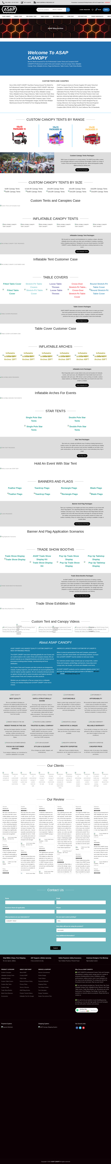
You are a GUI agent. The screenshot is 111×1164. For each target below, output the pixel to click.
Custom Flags (5, 987)
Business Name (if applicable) (15, 907)
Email (58, 898)
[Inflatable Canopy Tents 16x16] (46, 225)
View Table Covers (82, 321)
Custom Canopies (6, 972)
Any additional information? (65, 935)
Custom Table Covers (7, 981)
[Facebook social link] (77, 1027)
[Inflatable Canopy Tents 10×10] (10, 225)
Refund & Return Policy (26, 981)
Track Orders (42, 978)
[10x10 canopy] (19, 135)
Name (7, 898)
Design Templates (43, 993)
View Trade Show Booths (82, 596)
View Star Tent (82, 455)
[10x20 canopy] (91, 135)
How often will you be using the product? (69, 926)
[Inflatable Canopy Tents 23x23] (82, 225)
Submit (55, 948)
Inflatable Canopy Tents (7, 975)
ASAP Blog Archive (25, 990)
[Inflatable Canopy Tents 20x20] (64, 225)
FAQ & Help (23, 978)
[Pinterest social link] (83, 1027)
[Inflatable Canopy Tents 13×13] (28, 225)
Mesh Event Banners (7, 993)
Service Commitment (44, 972)
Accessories (4, 996)
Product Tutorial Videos (26, 993)
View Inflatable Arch (82, 385)
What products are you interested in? (17, 917)
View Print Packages (82, 170)
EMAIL (106, 9)
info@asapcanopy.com (72, 673)
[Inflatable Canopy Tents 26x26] (100, 225)
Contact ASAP (23, 975)
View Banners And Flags (82, 524)
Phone (58, 907)
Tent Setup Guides (43, 987)
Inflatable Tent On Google (27, 996)
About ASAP (23, 972)
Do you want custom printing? (66, 917)
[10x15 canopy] (55, 135)
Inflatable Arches (5, 978)
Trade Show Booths (6, 990)
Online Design (42, 975)
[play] (19, 629)
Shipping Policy (42, 984)
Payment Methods (43, 981)
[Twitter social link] (80, 1027)
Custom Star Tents (6, 984)
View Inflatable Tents (82, 251)
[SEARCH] (68, 10)
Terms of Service (24, 987)
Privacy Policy (23, 984)
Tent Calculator (42, 990)
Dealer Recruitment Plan (45, 996)
